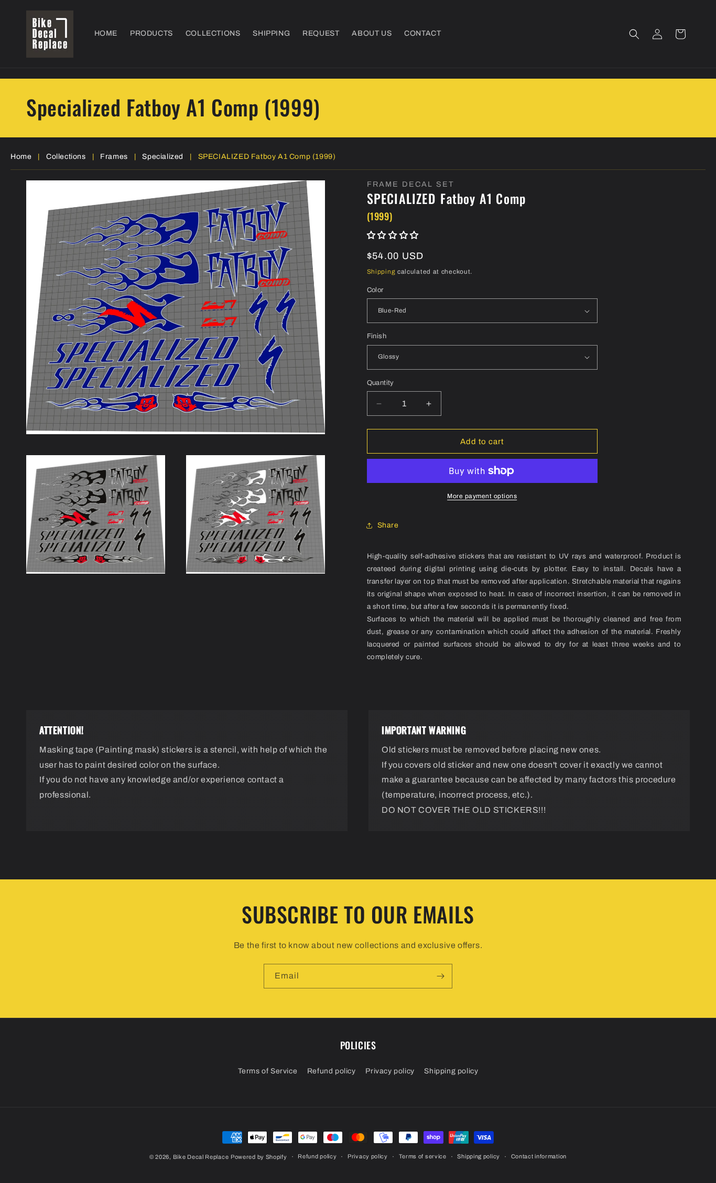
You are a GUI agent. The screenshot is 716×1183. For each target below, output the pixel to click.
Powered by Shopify (259, 1157)
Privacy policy (389, 1071)
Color (375, 290)
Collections (66, 156)
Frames (114, 156)
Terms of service (423, 1156)
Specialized (162, 156)
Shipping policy (451, 1071)
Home (20, 156)
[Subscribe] (440, 976)
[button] (634, 34)
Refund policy (331, 1071)
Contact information (539, 1156)
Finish (376, 336)
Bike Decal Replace (201, 1157)
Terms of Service (268, 1071)
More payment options (482, 496)
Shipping (381, 271)
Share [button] (388, 525)
